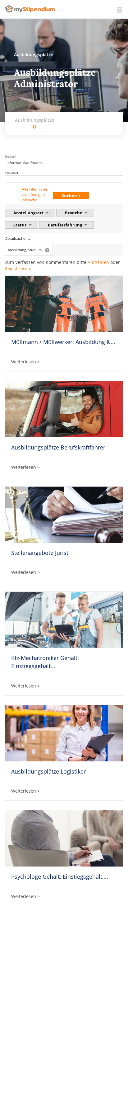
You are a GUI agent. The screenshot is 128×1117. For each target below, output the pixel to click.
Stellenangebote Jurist (39, 552)
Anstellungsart (28, 213)
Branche (74, 213)
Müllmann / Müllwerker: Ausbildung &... (63, 342)
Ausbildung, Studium (28, 249)
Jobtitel (10, 156)
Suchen (70, 195)
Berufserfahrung (65, 225)
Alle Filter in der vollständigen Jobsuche (35, 194)
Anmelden (98, 262)
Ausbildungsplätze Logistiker (48, 771)
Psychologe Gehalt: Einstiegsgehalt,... (59, 876)
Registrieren (17, 268)
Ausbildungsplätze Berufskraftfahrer (58, 447)
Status (20, 225)
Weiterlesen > (25, 362)
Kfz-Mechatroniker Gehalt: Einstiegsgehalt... (45, 662)
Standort (11, 173)
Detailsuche (15, 238)
